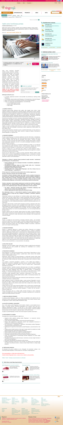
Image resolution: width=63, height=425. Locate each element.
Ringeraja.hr (45, 419)
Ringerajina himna (26, 365)
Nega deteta (43, 400)
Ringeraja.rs (10, 15)
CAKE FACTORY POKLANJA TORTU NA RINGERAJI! (49, 55)
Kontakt (18, 15)
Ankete (59, 2)
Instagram (58, 418)
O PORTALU (4, 15)
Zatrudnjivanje (51, 36)
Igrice (22, 402)
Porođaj (13, 402)
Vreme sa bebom (34, 402)
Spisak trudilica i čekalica (16, 411)
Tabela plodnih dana (34, 413)
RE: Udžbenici (47, 44)
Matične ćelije (14, 403)
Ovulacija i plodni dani (5, 400)
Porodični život (24, 399)
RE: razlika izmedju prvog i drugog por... (52, 25)
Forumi (56, 2)
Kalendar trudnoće (25, 410)
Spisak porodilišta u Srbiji (16, 410)
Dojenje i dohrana (34, 400)
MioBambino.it (46, 422)
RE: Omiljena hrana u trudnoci (50, 39)
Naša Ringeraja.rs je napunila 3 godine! (10, 365)
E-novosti (25, 0)
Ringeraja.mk (48, 420)
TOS (20, 32)
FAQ (21, 15)
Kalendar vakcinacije (25, 412)
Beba (36, 12)
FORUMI (58, 69)
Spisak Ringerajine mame (16, 414)
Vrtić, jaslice (33, 403)
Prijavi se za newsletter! (34, 19)
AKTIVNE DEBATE (52, 47)
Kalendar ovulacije (25, 409)
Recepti (3, 410)
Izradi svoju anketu (45, 101)
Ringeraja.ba (49, 418)
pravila (10, 32)
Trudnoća (50, 26)
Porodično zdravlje (9, 0)
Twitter (57, 421)
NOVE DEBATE (45, 47)
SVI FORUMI (59, 47)
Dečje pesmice (43, 405)
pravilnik (13, 32)
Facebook (58, 417)
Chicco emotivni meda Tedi (47, 62)
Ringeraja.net (48, 421)
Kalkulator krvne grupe (35, 410)
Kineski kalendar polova (26, 413)
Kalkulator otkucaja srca (35, 409)
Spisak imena (14, 409)
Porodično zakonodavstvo (35, 404)
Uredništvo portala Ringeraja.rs (7, 25)
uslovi (8, 32)
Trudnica (13, 400)
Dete (49, 45)
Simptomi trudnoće (15, 399)
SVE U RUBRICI (45, 69)
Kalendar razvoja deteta (26, 411)
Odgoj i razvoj (43, 399)
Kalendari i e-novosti (25, 414)
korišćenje (17, 32)
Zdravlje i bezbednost (5, 402)
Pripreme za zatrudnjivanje (6, 399)
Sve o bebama (33, 399)
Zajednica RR (51, 31)
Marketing (14, 15)
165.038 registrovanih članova (50, 0)
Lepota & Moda (15, 0)
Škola (42, 402)
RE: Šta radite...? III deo (49, 30)
